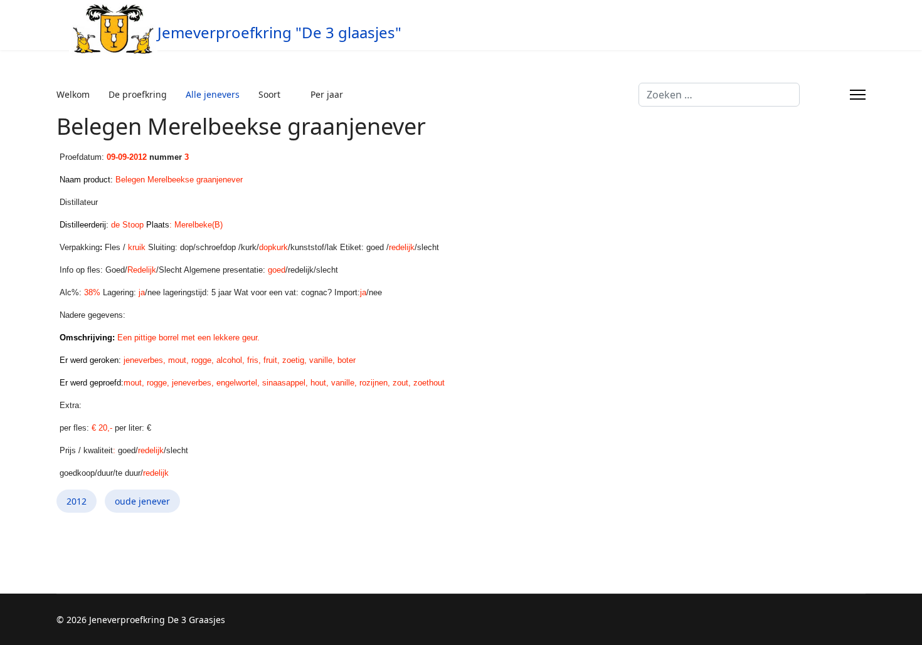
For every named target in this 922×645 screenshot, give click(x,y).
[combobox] (719, 95)
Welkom (73, 94)
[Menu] (858, 95)
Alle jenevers (213, 94)
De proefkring (138, 94)
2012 (76, 501)
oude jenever (142, 501)
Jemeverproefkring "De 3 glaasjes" (279, 32)
